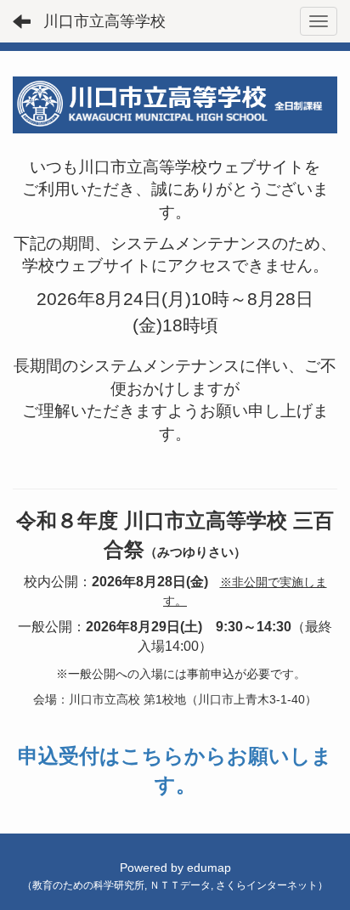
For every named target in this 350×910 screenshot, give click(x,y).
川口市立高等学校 (104, 21)
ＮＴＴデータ (180, 885)
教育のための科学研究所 (88, 885)
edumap (209, 867)
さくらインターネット (267, 885)
